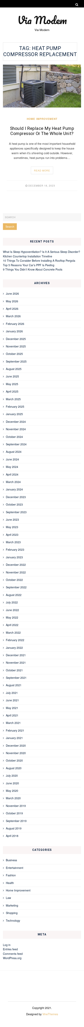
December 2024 (16, 422)
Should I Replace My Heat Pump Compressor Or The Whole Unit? (42, 131)
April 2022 (12, 625)
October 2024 (14, 437)
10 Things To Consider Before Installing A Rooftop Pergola (39, 260)
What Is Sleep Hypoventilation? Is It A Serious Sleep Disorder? (41, 252)
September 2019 (16, 821)
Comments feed (13, 954)
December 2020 (16, 745)
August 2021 (13, 685)
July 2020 (12, 775)
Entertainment (14, 868)
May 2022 (12, 617)
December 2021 (16, 655)
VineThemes (50, 1014)
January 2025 (14, 414)
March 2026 (13, 316)
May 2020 (12, 791)
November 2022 (16, 572)
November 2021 (16, 662)
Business (11, 860)
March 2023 (13, 542)
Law (8, 898)
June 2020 (12, 783)
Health (10, 883)
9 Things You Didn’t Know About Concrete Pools (32, 269)
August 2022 (13, 595)
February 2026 (15, 324)
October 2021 (14, 670)
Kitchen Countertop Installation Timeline (27, 256)
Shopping (12, 913)
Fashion (11, 875)
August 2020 (13, 768)
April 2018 (12, 836)
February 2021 (15, 730)
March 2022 (13, 632)
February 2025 (15, 406)
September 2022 (16, 587)
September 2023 (16, 512)
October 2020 (14, 760)
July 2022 (12, 602)
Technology (13, 920)
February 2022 (15, 640)
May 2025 (12, 384)
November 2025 (16, 346)
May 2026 (12, 301)
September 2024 (16, 444)
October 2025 (14, 354)
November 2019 (16, 806)
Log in (7, 945)
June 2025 (12, 376)
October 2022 (14, 580)
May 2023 (12, 527)
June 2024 (12, 459)
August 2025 (13, 369)
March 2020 (13, 798)
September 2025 (16, 361)
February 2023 (15, 549)
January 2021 (14, 738)
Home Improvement (42, 119)
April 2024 (12, 474)
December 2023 (16, 497)
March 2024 (13, 482)
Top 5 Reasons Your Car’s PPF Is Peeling (28, 265)
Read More (42, 170)
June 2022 (12, 610)
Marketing (12, 905)
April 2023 (12, 535)
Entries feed (10, 949)
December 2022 (16, 565)
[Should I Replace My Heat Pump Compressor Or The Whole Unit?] (42, 86)
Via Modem (42, 20)
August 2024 (13, 452)
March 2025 (13, 399)
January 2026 (14, 331)
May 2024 (12, 467)
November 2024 (16, 429)
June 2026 (12, 293)
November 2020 (16, 753)
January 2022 (14, 648)
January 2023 (14, 557)
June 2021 (12, 700)
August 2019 (13, 828)
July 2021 (12, 693)
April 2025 (12, 391)
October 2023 (14, 504)
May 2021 (12, 708)
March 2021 (13, 723)
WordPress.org (12, 958)
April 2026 (12, 309)
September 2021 (16, 678)
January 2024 (14, 489)
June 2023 (12, 519)
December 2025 (16, 339)
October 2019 (14, 813)
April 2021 (12, 715)
